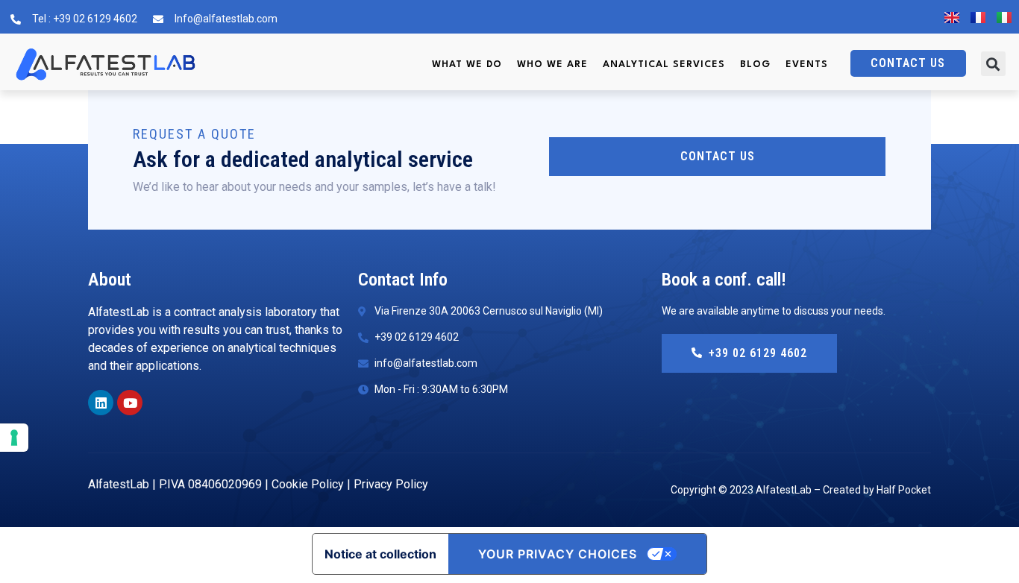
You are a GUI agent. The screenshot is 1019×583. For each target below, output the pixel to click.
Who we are (552, 64)
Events (807, 64)
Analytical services (664, 64)
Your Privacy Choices (557, 553)
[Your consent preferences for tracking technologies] (14, 437)
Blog (755, 64)
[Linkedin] (100, 402)
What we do (467, 64)
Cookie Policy (308, 484)
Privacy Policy (391, 484)
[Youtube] (129, 402)
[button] (993, 63)
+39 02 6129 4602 (758, 353)
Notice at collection (380, 553)
